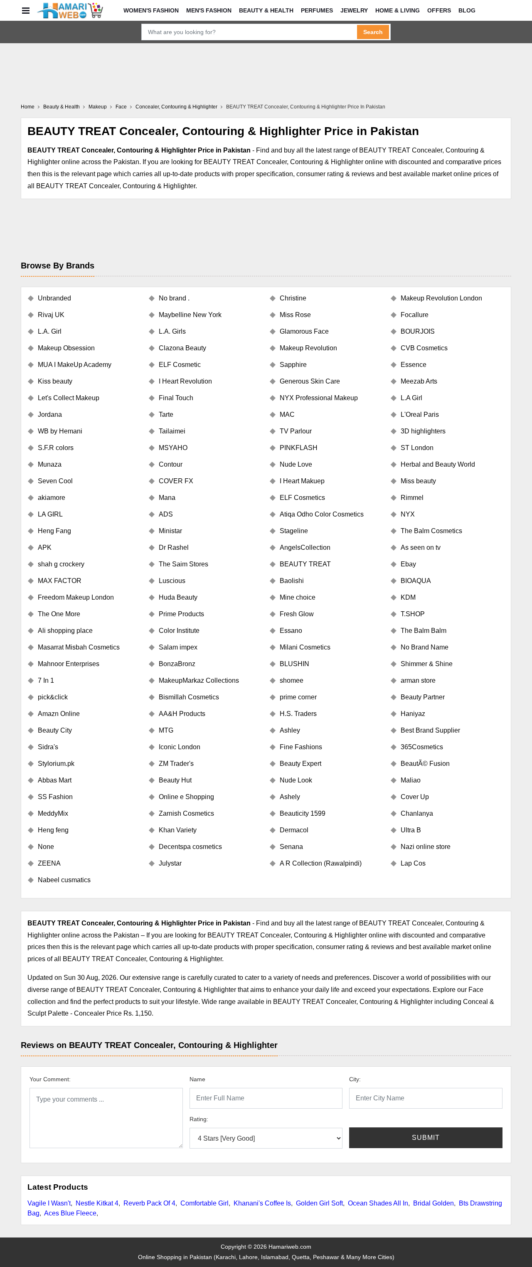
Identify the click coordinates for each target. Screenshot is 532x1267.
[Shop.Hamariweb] (70, 10)
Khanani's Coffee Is (262, 1203)
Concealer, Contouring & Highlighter (176, 107)
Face (121, 107)
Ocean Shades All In (378, 1203)
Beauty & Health (266, 10)
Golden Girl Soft (319, 1203)
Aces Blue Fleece (70, 1213)
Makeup (98, 107)
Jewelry (354, 10)
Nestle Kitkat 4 (97, 1203)
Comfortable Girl (204, 1203)
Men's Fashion (209, 10)
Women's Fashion (151, 10)
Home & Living (397, 10)
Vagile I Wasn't (49, 1203)
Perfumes (317, 10)
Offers (439, 10)
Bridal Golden (433, 1203)
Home (27, 107)
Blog (466, 10)
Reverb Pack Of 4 (149, 1203)
